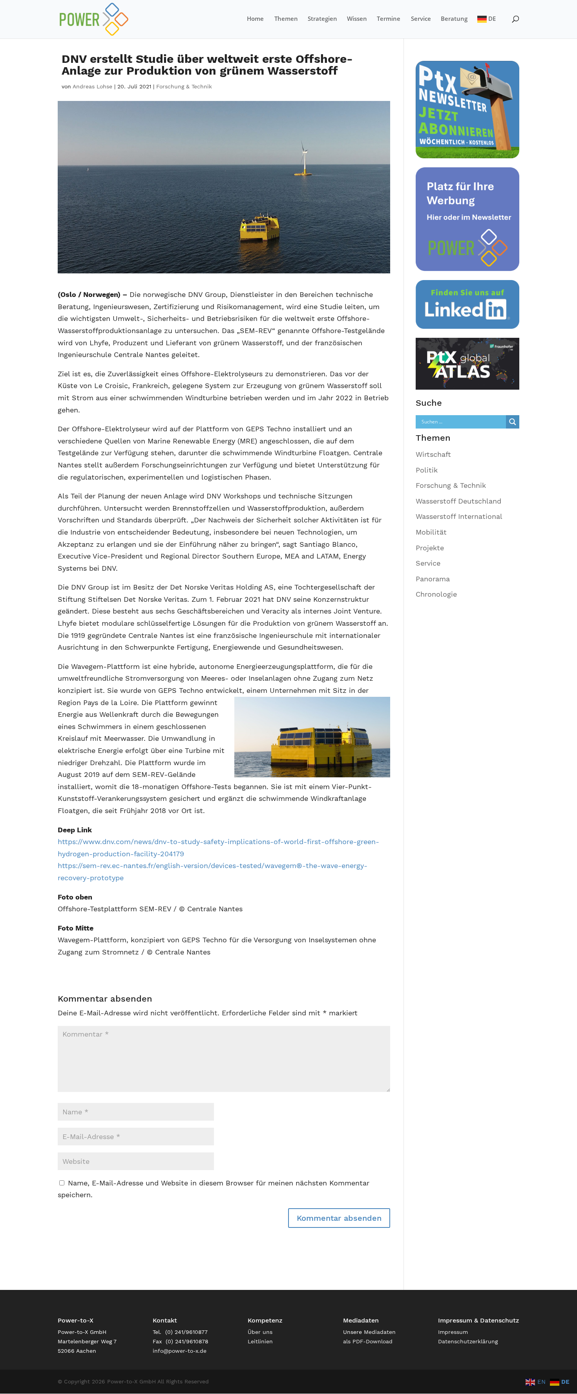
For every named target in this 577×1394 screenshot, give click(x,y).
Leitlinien (260, 1341)
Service (421, 19)
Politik (427, 470)
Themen (286, 19)
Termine (388, 19)
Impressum (453, 1332)
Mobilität (431, 532)
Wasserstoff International (459, 516)
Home (255, 19)
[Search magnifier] (512, 422)
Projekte (430, 548)
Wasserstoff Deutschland (458, 501)
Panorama (433, 579)
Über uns (260, 1332)
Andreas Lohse (92, 86)
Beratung (454, 19)
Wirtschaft (433, 454)
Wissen (357, 19)
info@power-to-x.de (179, 1351)
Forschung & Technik (184, 86)
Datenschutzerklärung (468, 1341)
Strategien (322, 19)
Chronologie (436, 594)
